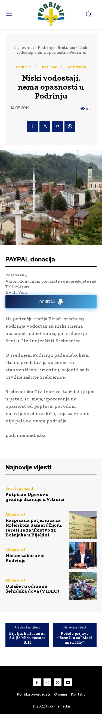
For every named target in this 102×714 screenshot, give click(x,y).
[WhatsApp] (69, 126)
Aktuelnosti (15, 514)
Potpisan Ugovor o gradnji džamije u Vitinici (34, 496)
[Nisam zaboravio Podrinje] (83, 555)
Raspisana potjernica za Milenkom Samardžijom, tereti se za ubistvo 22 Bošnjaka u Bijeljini (33, 527)
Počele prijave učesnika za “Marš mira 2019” (74, 638)
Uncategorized (19, 488)
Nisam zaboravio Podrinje (25, 557)
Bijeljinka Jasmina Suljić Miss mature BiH (27, 638)
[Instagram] (47, 682)
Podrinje (46, 47)
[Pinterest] (57, 126)
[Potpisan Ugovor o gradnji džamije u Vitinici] (83, 494)
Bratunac (66, 47)
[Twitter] (44, 126)
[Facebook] (32, 126)
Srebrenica (76, 67)
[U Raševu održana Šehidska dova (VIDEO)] (83, 586)
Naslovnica (23, 47)
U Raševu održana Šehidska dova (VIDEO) (32, 588)
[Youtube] (68, 682)
